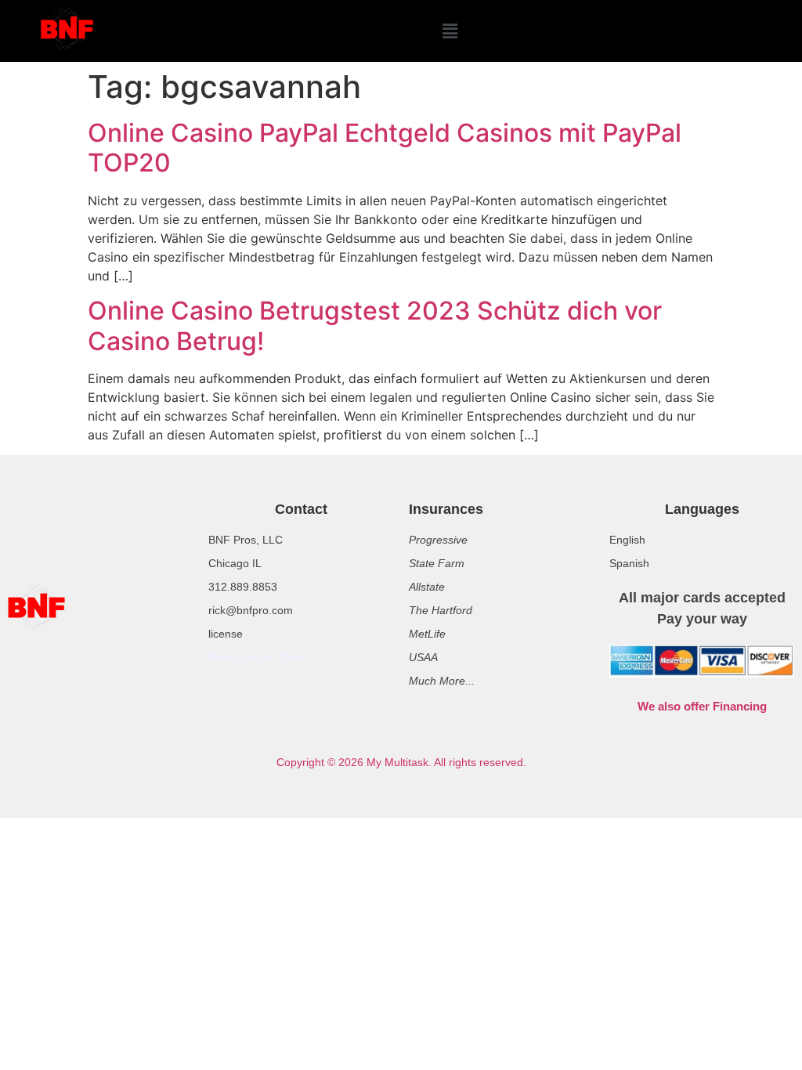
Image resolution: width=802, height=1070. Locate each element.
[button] (449, 30)
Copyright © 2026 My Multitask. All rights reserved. (401, 762)
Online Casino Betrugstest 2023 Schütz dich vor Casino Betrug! (375, 325)
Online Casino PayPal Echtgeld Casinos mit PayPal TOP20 (384, 147)
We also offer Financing (702, 706)
